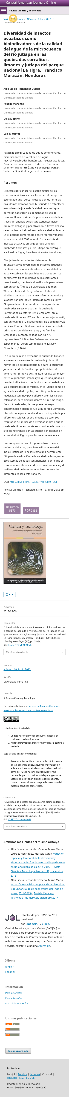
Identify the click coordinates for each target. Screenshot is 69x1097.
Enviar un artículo (18, 1050)
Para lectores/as (13, 992)
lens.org (12, 1077)
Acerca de (44, 945)
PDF (10, 594)
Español (10, 972)
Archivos (18, 19)
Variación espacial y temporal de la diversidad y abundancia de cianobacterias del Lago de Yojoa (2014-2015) (38, 889)
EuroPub (30, 1077)
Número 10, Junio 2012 (39, 19)
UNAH (35, 923)
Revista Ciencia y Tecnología (25, 10)
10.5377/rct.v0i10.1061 (19, 644)
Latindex (35, 1074)
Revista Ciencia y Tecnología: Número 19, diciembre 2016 (37, 871)
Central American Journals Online (31, 2)
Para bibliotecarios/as (16, 1003)
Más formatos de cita (17, 652)
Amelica (22, 1074)
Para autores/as (13, 998)
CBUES (46, 923)
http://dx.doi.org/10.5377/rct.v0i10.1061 (33, 481)
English (9, 966)
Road (21, 1077)
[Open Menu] (3, 10)
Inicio (6, 19)
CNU (28, 923)
